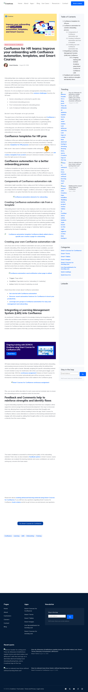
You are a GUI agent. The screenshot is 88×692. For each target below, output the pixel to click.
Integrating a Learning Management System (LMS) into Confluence (71, 53)
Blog (38, 3)
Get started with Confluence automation (23, 293)
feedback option (34, 457)
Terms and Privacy (30, 689)
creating (19, 497)
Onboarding (30, 536)
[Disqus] (30, 563)
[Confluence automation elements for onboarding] (30, 197)
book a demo (16, 502)
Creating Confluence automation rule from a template (74, 40)
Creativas (13, 689)
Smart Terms (65, 253)
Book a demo (77, 3)
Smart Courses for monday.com (67, 263)
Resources (55, 3)
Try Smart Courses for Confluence (30, 523)
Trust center (20, 689)
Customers (7, 616)
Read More (11, 353)
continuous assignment (28, 373)
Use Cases (45, 3)
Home (20, 3)
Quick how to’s (66, 275)
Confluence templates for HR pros (72, 22)
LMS (23, 536)
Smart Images (65, 259)
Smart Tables (65, 256)
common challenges (40, 93)
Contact (65, 3)
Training (38, 536)
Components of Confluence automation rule (73, 34)
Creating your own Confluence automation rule (73, 47)
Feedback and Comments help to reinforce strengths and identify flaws (72, 77)
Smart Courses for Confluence (14, 44)
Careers (6, 619)
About (26, 3)
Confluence (50, 117)
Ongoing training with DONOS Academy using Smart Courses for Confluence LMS (77, 65)
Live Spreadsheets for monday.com (68, 268)
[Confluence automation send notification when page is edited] (30, 273)
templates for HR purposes (19, 145)
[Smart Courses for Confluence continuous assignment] (30, 382)
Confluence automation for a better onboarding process (72, 28)
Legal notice (40, 689)
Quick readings (66, 272)
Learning (16, 536)
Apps (32, 3)
